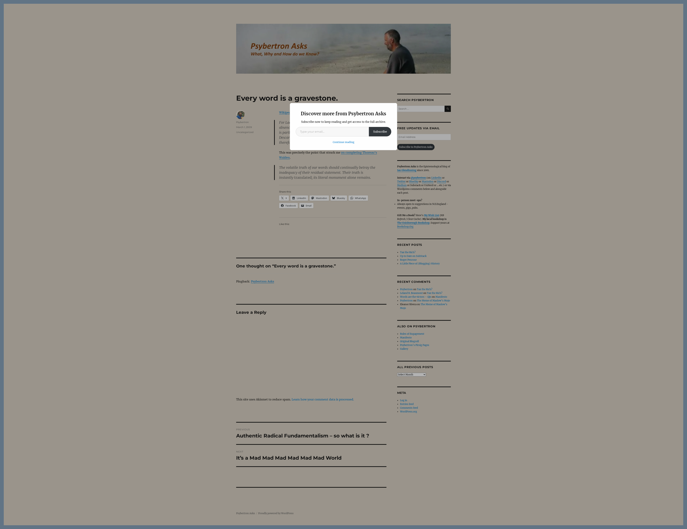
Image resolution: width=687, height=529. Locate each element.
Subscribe (380, 131)
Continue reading (343, 142)
